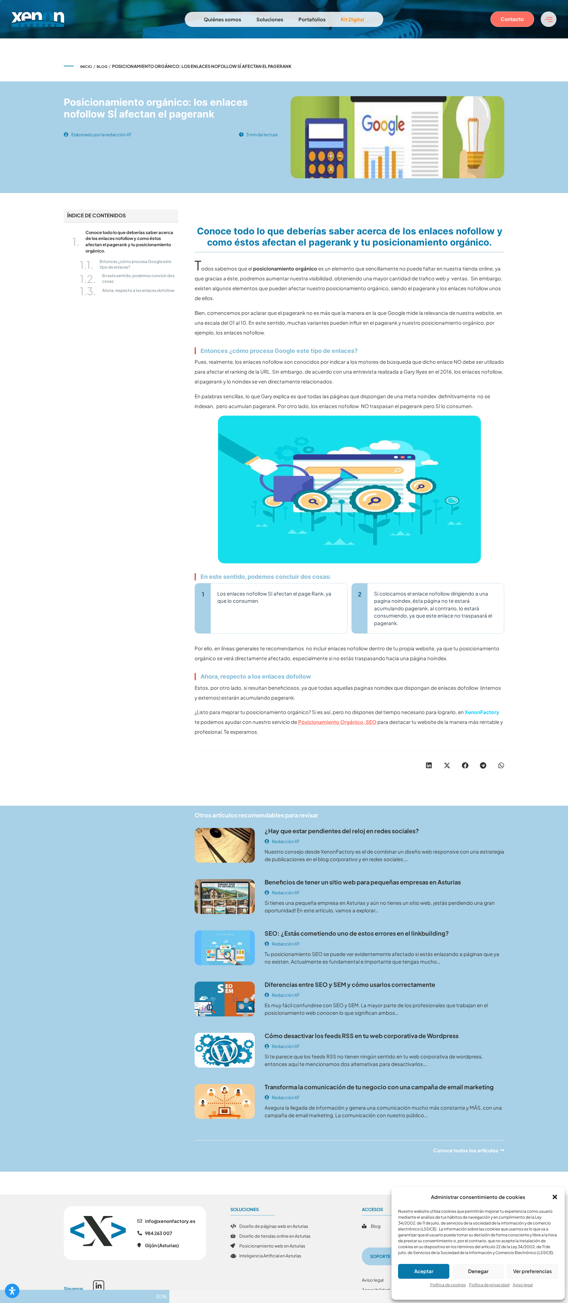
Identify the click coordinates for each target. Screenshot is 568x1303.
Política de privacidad (489, 1284)
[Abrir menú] (548, 19)
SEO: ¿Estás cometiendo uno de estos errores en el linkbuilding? (357, 933)
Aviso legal (523, 1284)
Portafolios (312, 19)
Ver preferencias (532, 1271)
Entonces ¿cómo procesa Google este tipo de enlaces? (135, 264)
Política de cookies (448, 1284)
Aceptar (423, 1271)
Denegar (478, 1271)
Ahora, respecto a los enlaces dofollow (138, 290)
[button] (555, 1197)
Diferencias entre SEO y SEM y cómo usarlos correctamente (350, 984)
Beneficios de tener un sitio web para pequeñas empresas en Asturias (363, 882)
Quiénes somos (222, 19)
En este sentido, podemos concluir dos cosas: (138, 278)
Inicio (86, 66)
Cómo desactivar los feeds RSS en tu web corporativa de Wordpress (362, 1035)
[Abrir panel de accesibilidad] (12, 1291)
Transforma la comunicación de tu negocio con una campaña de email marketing (379, 1087)
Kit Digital (352, 19)
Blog (102, 66)
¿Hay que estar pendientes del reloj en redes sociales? (342, 831)
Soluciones (269, 19)
